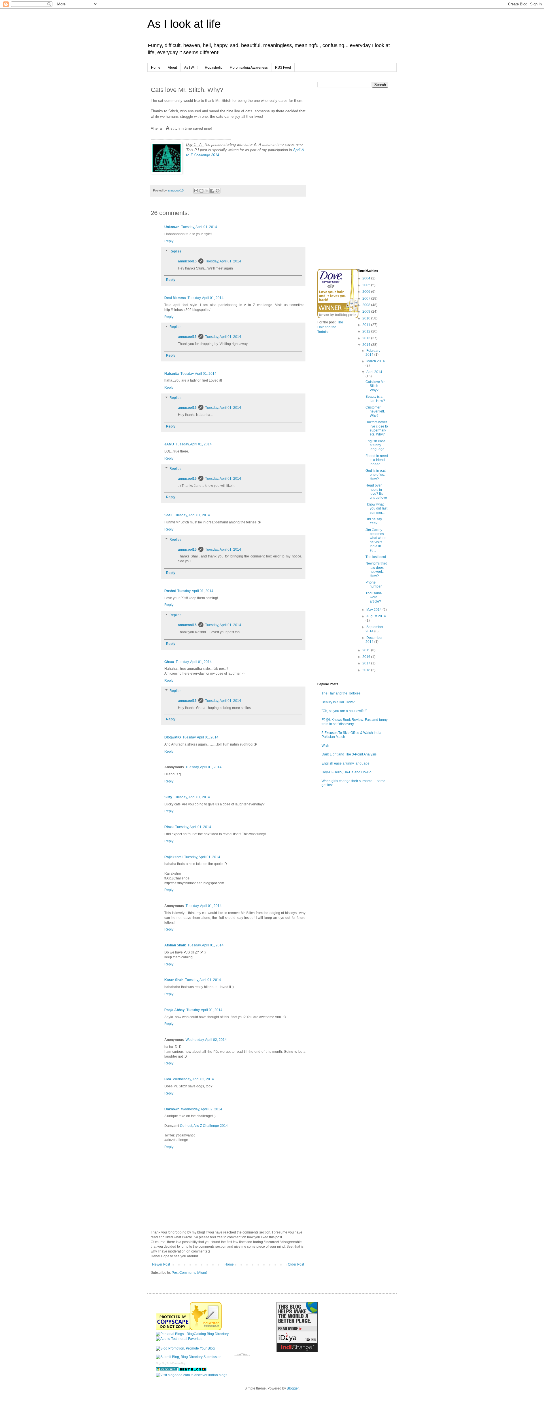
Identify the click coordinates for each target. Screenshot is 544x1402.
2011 (366, 325)
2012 (366, 331)
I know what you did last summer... (376, 508)
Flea (167, 1079)
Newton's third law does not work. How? (376, 569)
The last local (376, 557)
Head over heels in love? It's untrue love (376, 491)
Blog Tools (167, 1363)
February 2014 (373, 353)
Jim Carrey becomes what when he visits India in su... (376, 540)
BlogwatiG (172, 737)
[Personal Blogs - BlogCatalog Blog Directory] (192, 1334)
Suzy (168, 797)
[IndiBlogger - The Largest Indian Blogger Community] (206, 1329)
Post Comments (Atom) (189, 1273)
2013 (366, 338)
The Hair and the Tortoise (330, 327)
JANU (169, 444)
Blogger (293, 1388)
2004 (366, 278)
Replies (175, 251)
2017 (366, 663)
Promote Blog (178, 1363)
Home (155, 68)
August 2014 (376, 616)
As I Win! (190, 68)
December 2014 (374, 640)
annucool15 (187, 261)
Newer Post (161, 1264)
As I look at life (184, 24)
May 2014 (374, 610)
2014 (366, 345)
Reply (168, 241)
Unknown (171, 227)
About (172, 68)
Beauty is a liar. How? (375, 399)
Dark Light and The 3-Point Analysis (349, 754)
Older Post (296, 1264)
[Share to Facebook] (212, 190)
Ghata (169, 662)
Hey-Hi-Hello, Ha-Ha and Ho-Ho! (347, 772)
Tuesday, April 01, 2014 (199, 227)
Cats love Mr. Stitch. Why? (375, 386)
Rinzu (168, 827)
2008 (366, 305)
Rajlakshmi (173, 857)
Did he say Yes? (374, 521)
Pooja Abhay (174, 1010)
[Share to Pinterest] (217, 190)
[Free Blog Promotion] (185, 1348)
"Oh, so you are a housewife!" (344, 711)
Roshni (170, 591)
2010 (366, 318)
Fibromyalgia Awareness (249, 68)
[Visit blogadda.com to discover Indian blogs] (191, 1375)
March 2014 (375, 361)
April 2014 (374, 372)
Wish (325, 746)
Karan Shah (173, 980)
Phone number (374, 584)
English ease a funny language (376, 445)
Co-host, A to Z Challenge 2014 (204, 1126)
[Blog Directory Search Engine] (189, 1357)
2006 (366, 292)
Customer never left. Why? (375, 411)
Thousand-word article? (374, 597)
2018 (366, 670)
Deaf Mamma (175, 298)
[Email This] (196, 190)
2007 (366, 298)
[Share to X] (207, 190)
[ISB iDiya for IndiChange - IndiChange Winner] (297, 1351)
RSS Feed (283, 68)
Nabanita (171, 374)
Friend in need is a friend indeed (377, 460)
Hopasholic (213, 68)
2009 (366, 311)
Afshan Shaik (175, 945)
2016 (366, 657)
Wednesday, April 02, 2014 (206, 1040)
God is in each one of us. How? (377, 475)
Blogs (158, 1363)
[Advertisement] (359, 223)
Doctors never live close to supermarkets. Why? (377, 428)
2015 (366, 650)
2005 (366, 285)
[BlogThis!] (201, 190)
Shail (168, 515)
